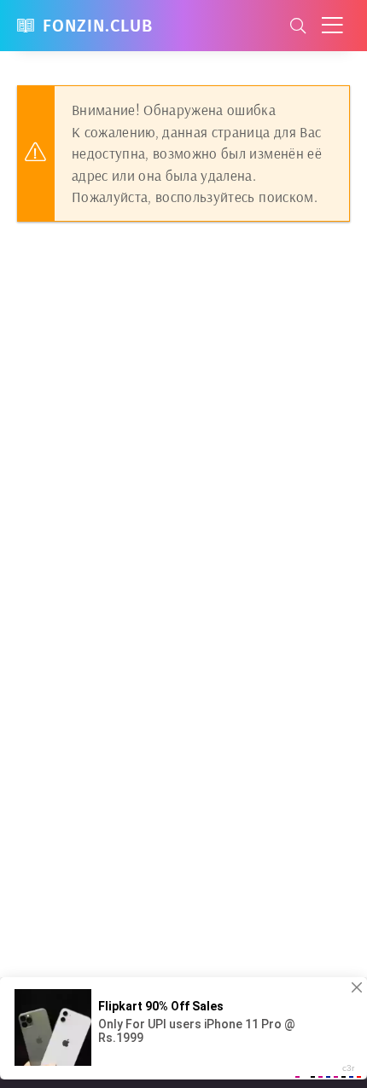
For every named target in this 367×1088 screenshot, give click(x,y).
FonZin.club (98, 25)
